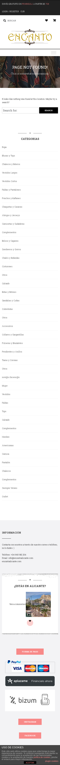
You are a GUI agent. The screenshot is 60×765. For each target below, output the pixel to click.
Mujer (5, 385)
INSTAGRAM (30, 722)
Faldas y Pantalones (11, 189)
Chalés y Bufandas (11, 257)
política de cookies (42, 757)
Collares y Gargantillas (13, 334)
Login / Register (10, 11)
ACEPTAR (30, 763)
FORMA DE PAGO (30, 651)
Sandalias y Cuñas (11, 300)
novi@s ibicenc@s (11, 377)
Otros (4, 274)
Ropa (4, 147)
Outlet (5, 496)
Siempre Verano (9, 487)
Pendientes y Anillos (12, 351)
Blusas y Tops (8, 155)
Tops (4, 411)
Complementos (9, 232)
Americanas (8, 445)
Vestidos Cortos (9, 181)
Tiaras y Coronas (10, 360)
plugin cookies (51, 761)
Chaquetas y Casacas (12, 206)
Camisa (5, 453)
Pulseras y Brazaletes (12, 343)
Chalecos (6, 470)
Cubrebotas (7, 308)
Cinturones (7, 266)
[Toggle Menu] (53, 52)
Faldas (5, 402)
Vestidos (6, 394)
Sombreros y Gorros (11, 249)
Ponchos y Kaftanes (11, 198)
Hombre (6, 436)
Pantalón (6, 462)
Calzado (6, 283)
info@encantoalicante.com (20, 557)
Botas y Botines (9, 291)
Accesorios (7, 326)
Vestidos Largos (9, 172)
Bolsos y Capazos (10, 240)
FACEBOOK (30, 735)
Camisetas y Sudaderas (13, 223)
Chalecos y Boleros (11, 164)
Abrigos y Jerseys (11, 215)
